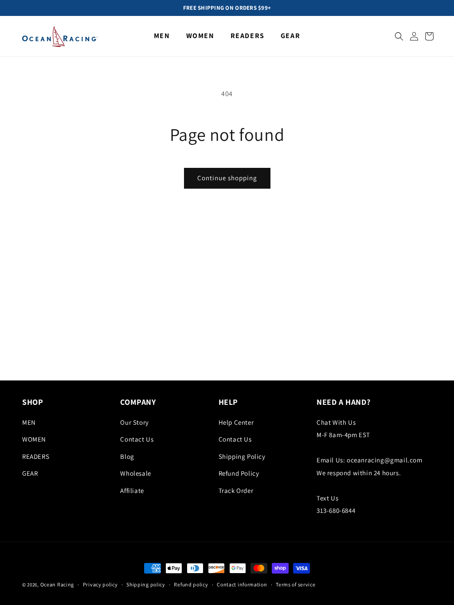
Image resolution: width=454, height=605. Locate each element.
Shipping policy (145, 584)
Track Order (236, 490)
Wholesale (135, 473)
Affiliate (132, 490)
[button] (399, 36)
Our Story (134, 422)
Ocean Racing (57, 584)
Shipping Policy (242, 456)
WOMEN (34, 439)
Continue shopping (227, 178)
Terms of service (295, 584)
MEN (29, 422)
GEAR (30, 473)
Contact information (242, 584)
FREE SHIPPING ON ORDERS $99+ (227, 8)
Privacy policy (100, 584)
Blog (127, 456)
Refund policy (191, 584)
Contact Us (136, 439)
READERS (35, 456)
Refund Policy (239, 473)
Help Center (236, 422)
